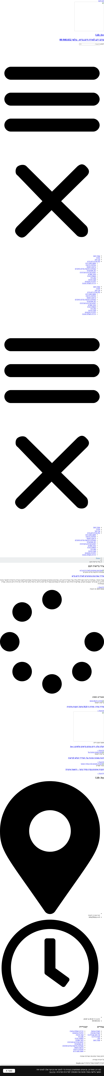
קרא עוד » (101, 587)
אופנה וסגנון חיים (91, 263)
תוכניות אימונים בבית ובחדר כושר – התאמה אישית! (85, 769)
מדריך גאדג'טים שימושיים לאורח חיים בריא (88, 576)
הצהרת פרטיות (95, 1033)
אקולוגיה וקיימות (91, 265)
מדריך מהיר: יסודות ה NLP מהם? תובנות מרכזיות (85, 707)
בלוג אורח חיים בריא (93, 261)
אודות (98, 258)
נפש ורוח (93, 278)
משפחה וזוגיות (91, 276)
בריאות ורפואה (91, 267)
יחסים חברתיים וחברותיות (88, 272)
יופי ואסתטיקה (91, 270)
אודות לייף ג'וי (96, 1036)
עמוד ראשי (96, 256)
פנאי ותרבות (92, 279)
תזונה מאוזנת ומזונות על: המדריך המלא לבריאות (86, 758)
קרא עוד (52, 1072)
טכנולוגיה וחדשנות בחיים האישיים (85, 269)
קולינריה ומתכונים (90, 281)
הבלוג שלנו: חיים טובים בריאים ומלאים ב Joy (87, 746)
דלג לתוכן (101, 1)
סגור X (9, 1071)
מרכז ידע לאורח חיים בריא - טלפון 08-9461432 (82, 39)
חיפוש (102, 44)
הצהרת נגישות (95, 1031)
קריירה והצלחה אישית (89, 283)
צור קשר (97, 259)
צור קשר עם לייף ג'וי (94, 1035)
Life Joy (99, 35)
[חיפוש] (80, 44)
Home (98, 558)
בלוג (99, 1038)
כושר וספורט (92, 274)
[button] (52, 149)
